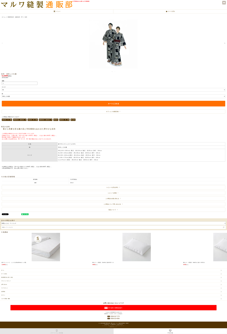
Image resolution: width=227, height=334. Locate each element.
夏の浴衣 (73, 119)
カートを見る (4, 273)
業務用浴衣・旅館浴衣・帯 (15, 17)
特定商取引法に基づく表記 (7, 277)
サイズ (3, 87)
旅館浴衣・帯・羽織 (7, 119)
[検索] (223, 227)
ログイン (3, 295)
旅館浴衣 (56, 119)
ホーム (224, 2)
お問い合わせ (4, 284)
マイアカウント (4, 287)
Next (224, 43)
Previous (2, 43)
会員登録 (3, 291)
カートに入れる (113, 104)
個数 (3, 81)
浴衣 (26, 17)
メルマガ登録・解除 (5, 298)
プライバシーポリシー (6, 280)
